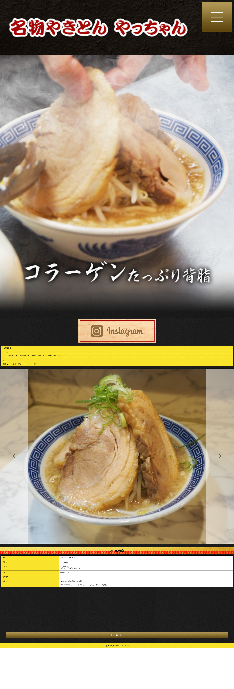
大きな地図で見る (117, 635)
